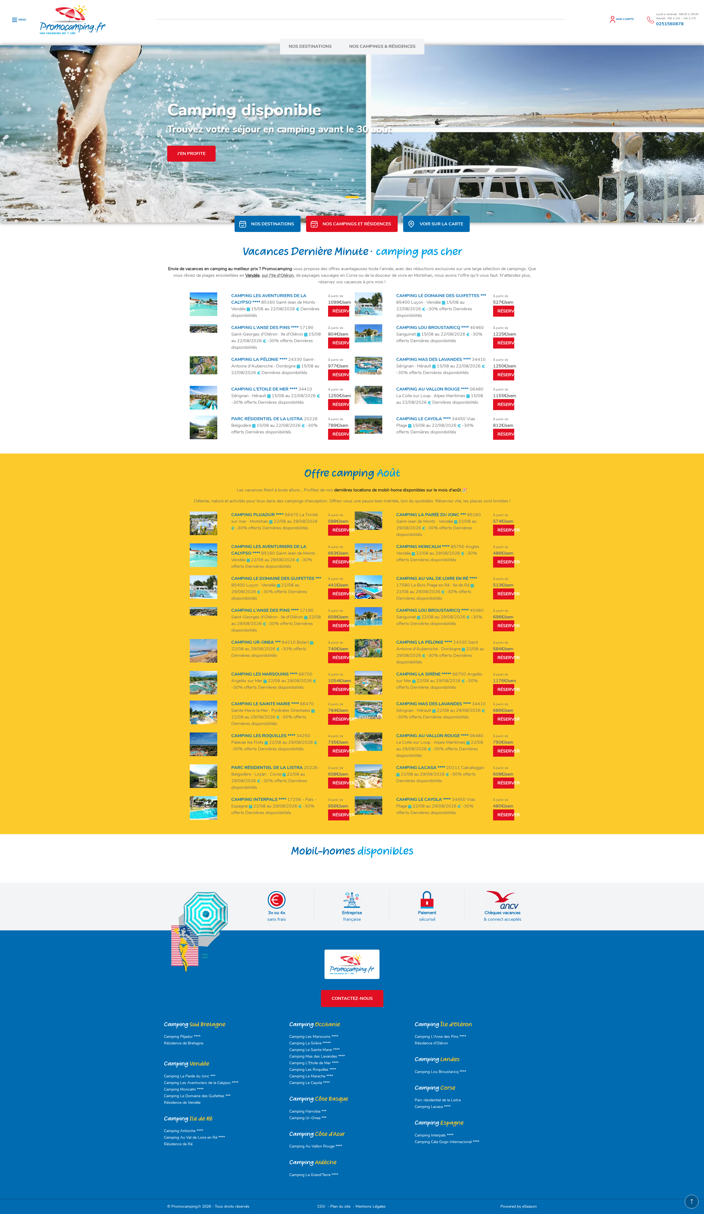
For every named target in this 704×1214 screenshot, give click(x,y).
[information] (650, 19)
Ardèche (312, 1162)
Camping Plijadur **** (182, 1036)
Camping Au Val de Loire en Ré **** (194, 1137)
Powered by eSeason (519, 1206)
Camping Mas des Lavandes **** (317, 1056)
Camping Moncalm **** (184, 1089)
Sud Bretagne (194, 1024)
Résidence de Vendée (182, 1102)
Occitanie (314, 1024)
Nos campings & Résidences (382, 46)
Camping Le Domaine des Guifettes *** (197, 1096)
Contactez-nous (352, 998)
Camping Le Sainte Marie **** (314, 1049)
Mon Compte (625, 19)
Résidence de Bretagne (183, 1043)
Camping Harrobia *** (307, 1111)
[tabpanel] (352, 134)
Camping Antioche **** (183, 1130)
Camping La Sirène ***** (310, 1043)
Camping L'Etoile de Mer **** (314, 1063)
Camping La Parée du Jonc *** (189, 1076)
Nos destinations (310, 46)
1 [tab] (348, 198)
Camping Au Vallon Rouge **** (315, 1146)
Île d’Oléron (443, 1024)
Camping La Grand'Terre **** (313, 1174)
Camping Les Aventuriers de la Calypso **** (201, 1082)
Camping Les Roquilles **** (312, 1069)
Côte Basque (318, 1099)
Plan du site (340, 1206)
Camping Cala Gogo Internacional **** (447, 1141)
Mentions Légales (371, 1206)
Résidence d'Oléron (431, 1043)
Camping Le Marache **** (311, 1076)
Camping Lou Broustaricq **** (440, 1071)
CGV (321, 1206)
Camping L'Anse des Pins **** (440, 1036)
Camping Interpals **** (434, 1135)
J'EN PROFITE (191, 154)
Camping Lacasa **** (432, 1106)
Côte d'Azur (317, 1134)
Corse (435, 1088)
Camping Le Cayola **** (309, 1082)
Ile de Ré (188, 1119)
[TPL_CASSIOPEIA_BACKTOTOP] (691, 1202)
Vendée (252, 275)
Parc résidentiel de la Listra (438, 1100)
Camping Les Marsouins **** (313, 1036)
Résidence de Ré (178, 1144)
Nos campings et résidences (357, 224)
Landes (437, 1059)
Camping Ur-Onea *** (307, 1118)
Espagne (439, 1123)
